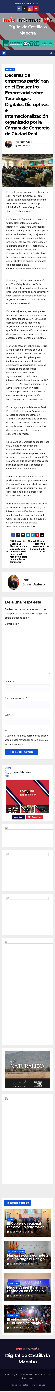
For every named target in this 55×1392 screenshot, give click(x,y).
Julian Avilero (26, 142)
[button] (51, 52)
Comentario (12, 623)
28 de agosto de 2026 (21, 1232)
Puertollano (13, 1283)
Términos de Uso (37, 1385)
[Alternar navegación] (28, 53)
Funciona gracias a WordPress (19, 1374)
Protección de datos (19, 1385)
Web (7, 714)
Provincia (10, 69)
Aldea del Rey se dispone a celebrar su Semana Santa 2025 (36, 546)
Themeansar (27, 1378)
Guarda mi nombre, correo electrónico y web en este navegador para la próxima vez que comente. (27, 740)
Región (11, 1220)
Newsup (43, 1374)
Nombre (10, 681)
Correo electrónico (16, 698)
